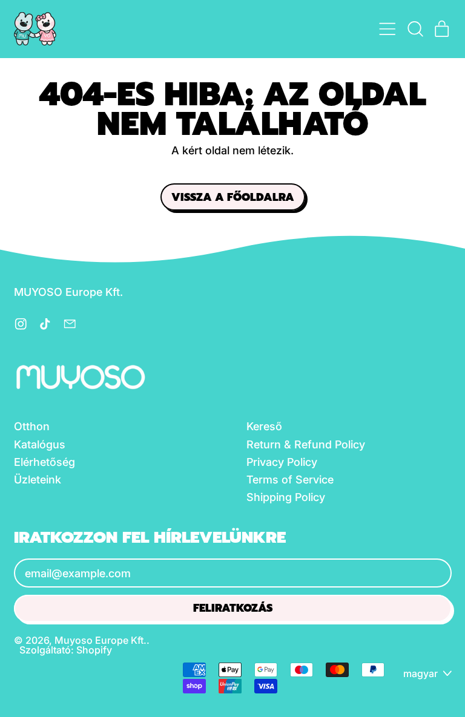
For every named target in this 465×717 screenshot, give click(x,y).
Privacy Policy (281, 462)
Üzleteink (37, 479)
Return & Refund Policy (305, 444)
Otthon (32, 426)
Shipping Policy (285, 497)
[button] (414, 29)
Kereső (264, 426)
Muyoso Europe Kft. (100, 640)
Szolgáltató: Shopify (65, 650)
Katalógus (39, 444)
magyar (420, 673)
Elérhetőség (44, 462)
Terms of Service (290, 479)
